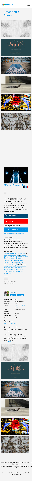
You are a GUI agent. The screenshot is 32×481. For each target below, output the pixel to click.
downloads (17, 185)
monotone (16, 260)
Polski (22, 466)
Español (16, 466)
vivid (10, 273)
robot (16, 264)
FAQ (6, 341)
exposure (23, 255)
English (3, 466)
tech (11, 269)
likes (24, 185)
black (11, 253)
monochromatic (19, 258)
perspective (7, 262)
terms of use (11, 341)
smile (23, 264)
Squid (10, 266)
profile (13, 295)
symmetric (11, 268)
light (5, 258)
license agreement (21, 462)
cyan (18, 255)
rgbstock (9, 5)
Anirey (14, 281)
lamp (26, 257)
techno (22, 269)
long (12, 258)
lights (9, 258)
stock (14, 266)
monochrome (8, 260)
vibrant (6, 273)
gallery (20, 295)
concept (6, 255)
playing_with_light (8, 323)
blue (14, 253)
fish (11, 257)
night (21, 260)
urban (10, 271)
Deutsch (9, 466)
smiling (6, 266)
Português (28, 466)
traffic (5, 271)
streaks (23, 266)
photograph (19, 262)
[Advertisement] (16, 149)
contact (12, 462)
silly (20, 264)
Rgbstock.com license (13, 327)
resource (11, 264)
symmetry (7, 269)
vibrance (15, 271)
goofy (18, 257)
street (5, 268)
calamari (23, 253)
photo (13, 262)
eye (5, 257)
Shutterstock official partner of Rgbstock (12, 473)
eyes (7, 257)
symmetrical (18, 268)
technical (16, 269)
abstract (6, 253)
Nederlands (16, 468)
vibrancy (20, 271)
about (18, 464)
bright (19, 253)
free (14, 257)
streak (19, 266)
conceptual (12, 255)
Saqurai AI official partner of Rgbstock (20, 473)
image (22, 257)
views (9, 185)
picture (6, 264)
